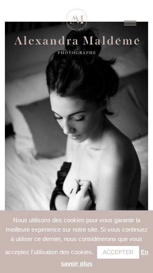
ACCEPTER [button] (118, 252)
